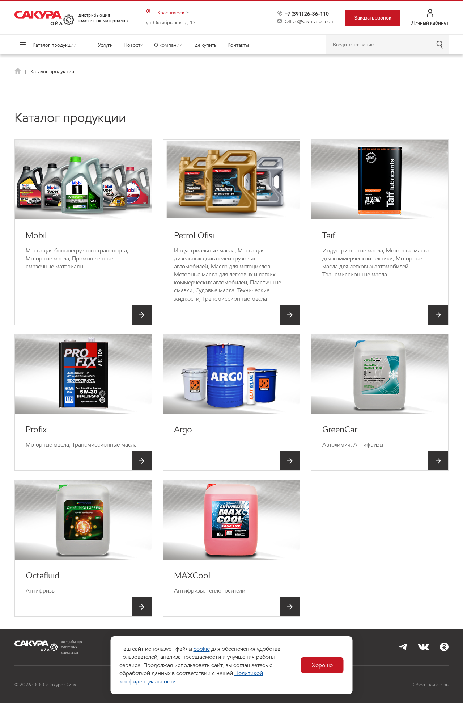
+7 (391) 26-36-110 (307, 14)
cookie (202, 648)
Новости (133, 45)
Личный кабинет (430, 23)
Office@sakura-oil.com (310, 21)
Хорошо (322, 665)
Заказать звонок (372, 17)
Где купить (205, 45)
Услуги (105, 45)
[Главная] (18, 71)
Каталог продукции (54, 45)
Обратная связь (431, 684)
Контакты (238, 45)
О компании (168, 45)
